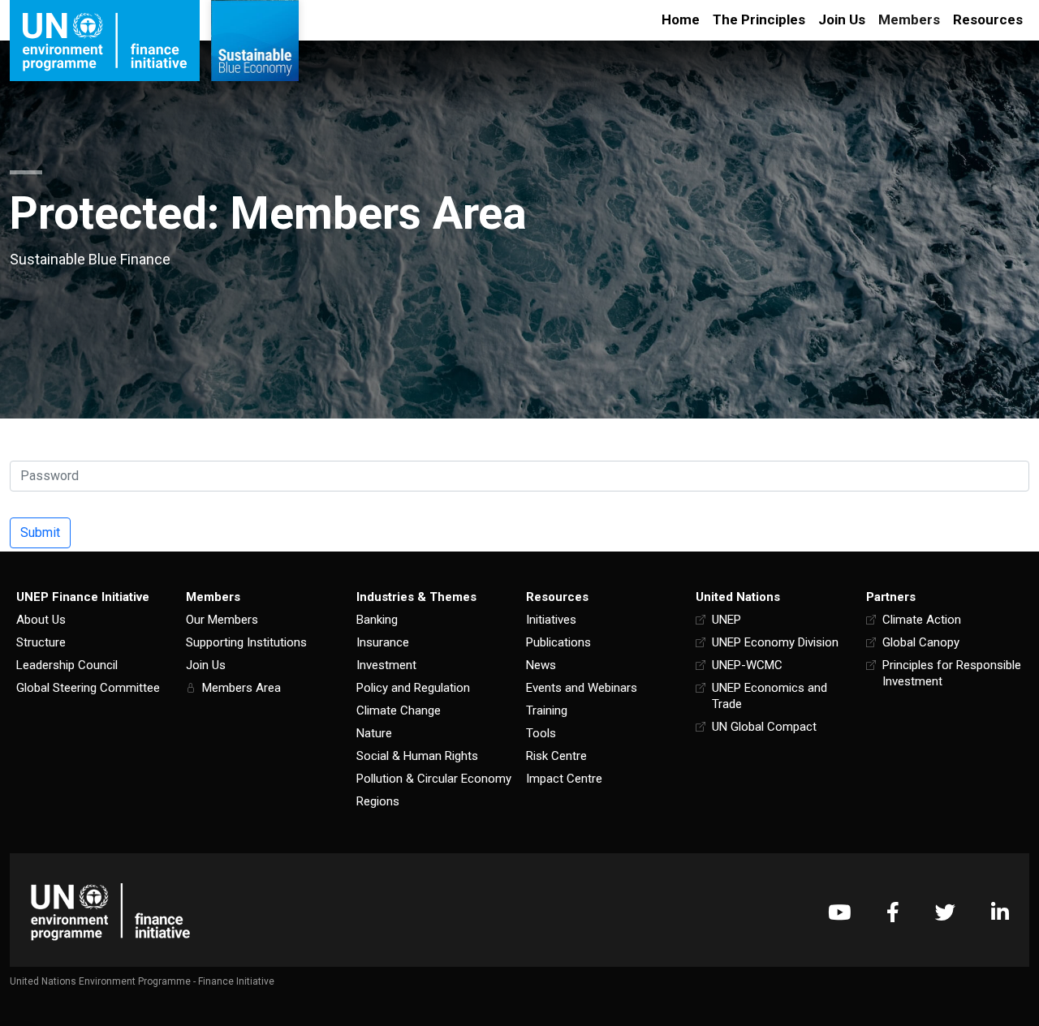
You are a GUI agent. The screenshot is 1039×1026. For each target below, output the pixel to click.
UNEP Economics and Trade (769, 695)
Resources (988, 19)
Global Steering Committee (88, 687)
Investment (386, 665)
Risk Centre (556, 756)
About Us (41, 619)
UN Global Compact (764, 726)
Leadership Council (67, 665)
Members (909, 19)
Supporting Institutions (246, 642)
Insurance (382, 642)
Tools (541, 733)
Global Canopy (920, 642)
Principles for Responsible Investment (951, 673)
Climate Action (921, 619)
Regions (377, 801)
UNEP (726, 619)
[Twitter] (945, 912)
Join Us (841, 19)
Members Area (241, 687)
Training (546, 710)
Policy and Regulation (413, 687)
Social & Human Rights (417, 756)
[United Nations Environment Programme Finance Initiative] (110, 912)
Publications (558, 642)
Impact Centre (564, 778)
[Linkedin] (1000, 912)
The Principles (759, 19)
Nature (374, 733)
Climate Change (398, 710)
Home (681, 19)
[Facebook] (892, 912)
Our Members (222, 619)
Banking (377, 619)
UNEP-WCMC (747, 665)
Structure (41, 642)
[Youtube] (839, 912)
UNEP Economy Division (775, 642)
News (541, 665)
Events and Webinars (581, 687)
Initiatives (551, 619)
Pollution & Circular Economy (433, 778)
